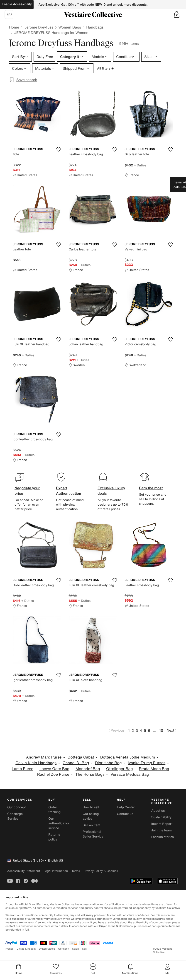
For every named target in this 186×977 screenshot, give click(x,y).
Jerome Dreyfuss (38, 27)
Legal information (56, 871)
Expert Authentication (68, 490)
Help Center (126, 807)
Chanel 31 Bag (76, 763)
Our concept (16, 807)
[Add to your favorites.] (58, 149)
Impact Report (162, 823)
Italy (84, 949)
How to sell (91, 807)
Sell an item (91, 825)
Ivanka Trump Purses (146, 763)
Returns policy (54, 837)
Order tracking (54, 809)
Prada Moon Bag (154, 769)
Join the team (161, 830)
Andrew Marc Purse (44, 757)
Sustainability (161, 817)
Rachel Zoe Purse (53, 774)
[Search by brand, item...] (9, 14)
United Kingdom (26, 949)
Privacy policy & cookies (100, 871)
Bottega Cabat (81, 757)
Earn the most (151, 488)
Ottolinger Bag (119, 769)
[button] (177, 14)
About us (158, 810)
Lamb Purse (22, 769)
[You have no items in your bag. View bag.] (177, 14)
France (9, 949)
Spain (75, 949)
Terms (75, 871)
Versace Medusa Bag (129, 774)
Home (14, 27)
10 (161, 730)
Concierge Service (15, 816)
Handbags (94, 27)
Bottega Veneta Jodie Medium (127, 757)
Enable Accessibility (17, 4)
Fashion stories (162, 837)
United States (47, 949)
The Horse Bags (89, 774)
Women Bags (70, 27)
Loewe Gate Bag (54, 769)
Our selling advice (91, 816)
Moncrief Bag (88, 769)
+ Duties (140, 165)
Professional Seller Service (93, 834)
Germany (63, 949)
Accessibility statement (23, 871)
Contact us (125, 813)
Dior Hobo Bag (108, 763)
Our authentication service (59, 823)
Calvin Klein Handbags (35, 763)
